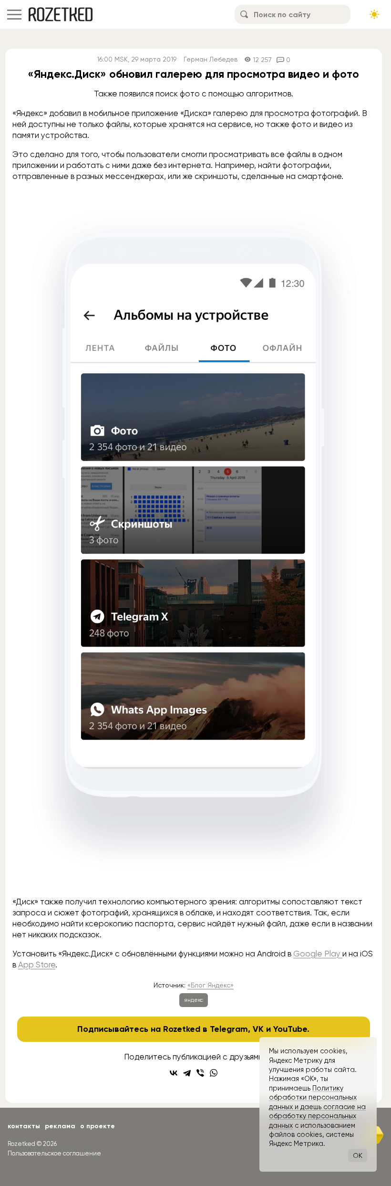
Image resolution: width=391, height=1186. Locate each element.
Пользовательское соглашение (54, 1153)
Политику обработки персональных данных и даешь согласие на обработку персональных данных (317, 1106)
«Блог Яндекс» (210, 985)
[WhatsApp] (213, 1073)
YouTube (290, 1029)
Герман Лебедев (210, 59)
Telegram (229, 1029)
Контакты (24, 1126)
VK (258, 1029)
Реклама (60, 1126)
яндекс (193, 1000)
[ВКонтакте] (173, 1073)
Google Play (317, 953)
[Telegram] (187, 1073)
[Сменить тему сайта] (374, 14)
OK (357, 1155)
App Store (36, 964)
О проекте (97, 1126)
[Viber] (200, 1073)
